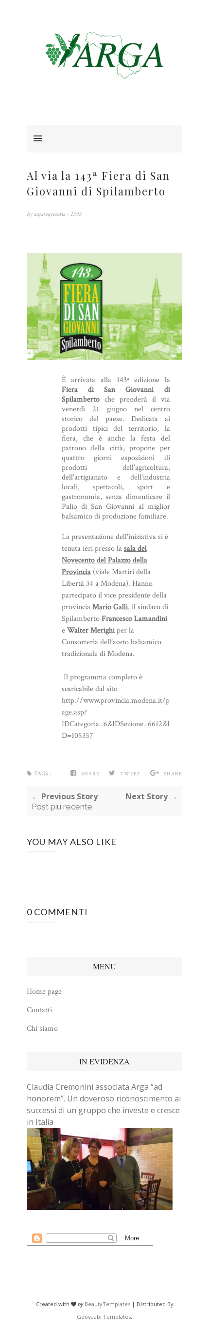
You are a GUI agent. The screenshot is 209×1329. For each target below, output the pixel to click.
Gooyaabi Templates (104, 1316)
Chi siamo (42, 1028)
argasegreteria (50, 214)
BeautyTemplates (107, 1304)
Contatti (39, 1010)
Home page (44, 991)
